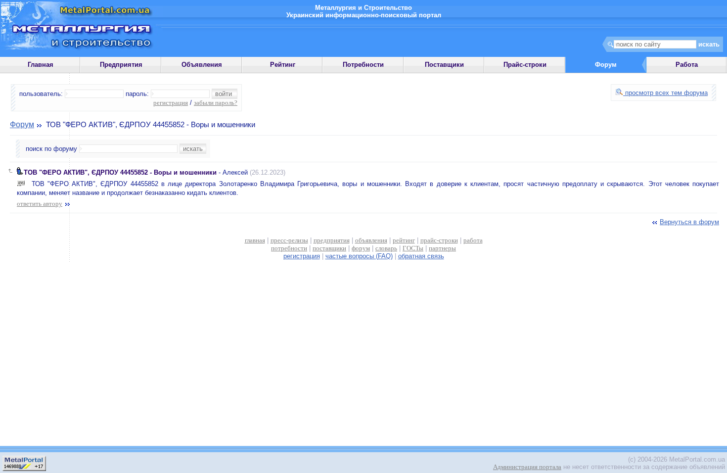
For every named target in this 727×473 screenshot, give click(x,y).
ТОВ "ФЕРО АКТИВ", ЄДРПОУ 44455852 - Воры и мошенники (120, 172)
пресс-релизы (289, 240)
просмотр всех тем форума (665, 92)
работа (473, 240)
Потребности (363, 64)
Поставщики (444, 64)
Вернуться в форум (689, 222)
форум (361, 248)
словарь (386, 248)
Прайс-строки (524, 64)
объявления (371, 240)
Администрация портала (527, 467)
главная (255, 240)
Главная (40, 64)
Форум (22, 124)
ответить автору (39, 203)
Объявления (202, 64)
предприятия (332, 240)
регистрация (170, 102)
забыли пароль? (215, 102)
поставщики (329, 248)
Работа (687, 64)
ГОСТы (413, 248)
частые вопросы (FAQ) (359, 256)
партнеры (442, 248)
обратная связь (421, 256)
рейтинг (404, 240)
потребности (289, 248)
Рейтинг (282, 64)
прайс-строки (439, 240)
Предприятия (121, 64)
